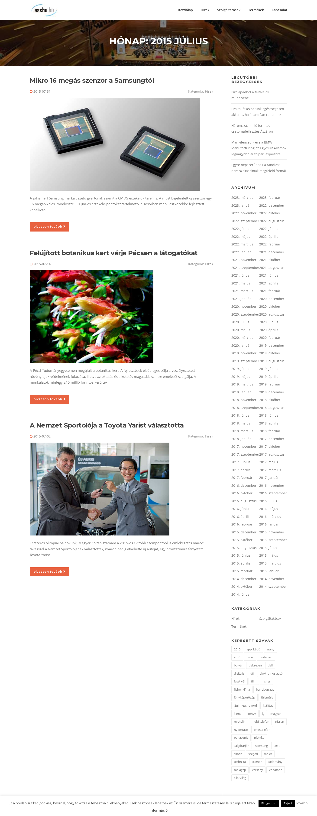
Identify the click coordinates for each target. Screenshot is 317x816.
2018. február (269, 431)
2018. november (243, 400)
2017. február (241, 477)
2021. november (243, 260)
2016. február (241, 524)
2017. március (270, 470)
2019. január (241, 392)
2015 (237, 649)
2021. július (240, 275)
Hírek (205, 10)
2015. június (240, 555)
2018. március (242, 431)
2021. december (271, 252)
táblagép (240, 770)
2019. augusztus (272, 361)
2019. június (268, 368)
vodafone (275, 770)
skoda (238, 754)
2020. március (242, 337)
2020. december (271, 299)
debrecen (255, 665)
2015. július (268, 547)
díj (252, 673)
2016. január (269, 524)
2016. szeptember (273, 493)
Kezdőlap (185, 10)
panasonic (241, 737)
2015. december (243, 532)
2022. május (240, 236)
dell (270, 665)
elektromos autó (271, 673)
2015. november (271, 532)
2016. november (271, 485)
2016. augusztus (244, 501)
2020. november (243, 306)
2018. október (269, 400)
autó (237, 657)
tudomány (275, 762)
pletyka (259, 737)
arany (270, 649)
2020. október (269, 306)
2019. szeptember (245, 361)
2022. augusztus (272, 221)
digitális (239, 673)
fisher (266, 681)
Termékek (256, 10)
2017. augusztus (272, 454)
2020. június (268, 322)
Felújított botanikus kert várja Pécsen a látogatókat (114, 253)
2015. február (241, 571)
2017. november (243, 446)
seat (277, 746)
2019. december (271, 345)
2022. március (242, 244)
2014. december (243, 579)
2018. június (268, 415)
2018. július (240, 415)
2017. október (269, 446)
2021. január (241, 299)
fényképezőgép (244, 697)
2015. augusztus (244, 547)
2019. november (243, 353)
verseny (257, 770)
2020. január (241, 345)
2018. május (240, 423)
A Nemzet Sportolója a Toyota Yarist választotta (107, 425)
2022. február (269, 244)
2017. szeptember (245, 454)
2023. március (242, 197)
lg (263, 714)
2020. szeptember (245, 314)
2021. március (242, 291)
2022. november (243, 213)
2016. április (240, 516)
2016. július (268, 501)
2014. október (241, 586)
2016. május (268, 508)
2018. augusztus (272, 407)
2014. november (271, 579)
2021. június (268, 275)
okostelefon (262, 730)
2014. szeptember (273, 586)
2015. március (270, 563)
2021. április (268, 283)
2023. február (269, 197)
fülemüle (267, 697)
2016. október (241, 493)
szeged (253, 754)
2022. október (269, 213)
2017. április (240, 470)
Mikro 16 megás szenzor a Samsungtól (92, 80)
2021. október (269, 260)
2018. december (271, 392)
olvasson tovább (47, 226)
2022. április (268, 236)
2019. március (242, 384)
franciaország (265, 689)
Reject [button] (288, 803)
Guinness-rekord (245, 705)
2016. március (270, 516)
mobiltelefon (260, 721)
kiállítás (268, 705)
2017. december (271, 439)
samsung (261, 746)
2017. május (268, 462)
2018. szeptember (245, 407)
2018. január (241, 439)
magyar (275, 714)
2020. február (269, 337)
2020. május (240, 330)
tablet (268, 754)
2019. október (269, 353)
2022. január (241, 252)
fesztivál (239, 681)
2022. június (268, 228)
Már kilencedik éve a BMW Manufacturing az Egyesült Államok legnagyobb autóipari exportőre (258, 148)
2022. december (271, 205)
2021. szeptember (245, 267)
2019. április (268, 376)
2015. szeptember (273, 540)
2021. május (240, 283)
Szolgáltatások (228, 10)
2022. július (240, 228)
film (253, 681)
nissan (279, 721)
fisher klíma (242, 689)
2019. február (269, 384)
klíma (237, 714)
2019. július (240, 368)
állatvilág (240, 778)
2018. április (268, 423)
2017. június (240, 462)
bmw (249, 657)
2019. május (240, 376)
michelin (240, 721)
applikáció (253, 649)
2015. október (241, 540)
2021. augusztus (272, 267)
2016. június (240, 508)
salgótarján (241, 746)
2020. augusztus (272, 314)
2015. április (240, 563)
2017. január (269, 477)
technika (240, 762)
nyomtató (241, 730)
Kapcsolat (279, 10)
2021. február (269, 291)
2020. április (268, 330)
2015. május (268, 555)
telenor (257, 762)
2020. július (240, 322)
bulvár (238, 665)
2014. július (240, 594)
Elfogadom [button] (268, 803)
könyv (251, 714)
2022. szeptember (245, 221)
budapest (266, 657)
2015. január (269, 571)
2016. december (243, 485)
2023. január (241, 205)
